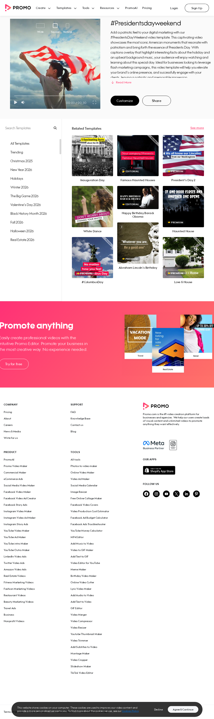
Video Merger (79, 614)
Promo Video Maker (15, 466)
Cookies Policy (130, 711)
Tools (85, 8)
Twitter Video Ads (14, 563)
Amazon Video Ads (15, 569)
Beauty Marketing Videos (19, 601)
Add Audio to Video (82, 595)
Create (41, 8)
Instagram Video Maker (18, 511)
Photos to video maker (84, 466)
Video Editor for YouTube (85, 563)
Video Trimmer (79, 640)
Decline (158, 709)
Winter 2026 (19, 187)
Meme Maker (78, 569)
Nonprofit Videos (14, 621)
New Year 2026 (21, 170)
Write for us (11, 437)
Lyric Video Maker (81, 588)
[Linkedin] (186, 494)
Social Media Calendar (84, 485)
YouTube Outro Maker (17, 550)
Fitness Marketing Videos (18, 582)
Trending (16, 152)
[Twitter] (176, 494)
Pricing (147, 8)
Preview (92, 151)
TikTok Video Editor (82, 672)
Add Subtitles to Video (84, 647)
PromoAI (131, 8)
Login (174, 8)
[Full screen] (95, 102)
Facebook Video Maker (17, 491)
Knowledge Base (80, 418)
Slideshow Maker (81, 666)
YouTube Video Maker (16, 530)
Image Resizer (79, 491)
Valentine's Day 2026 (25, 205)
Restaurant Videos (15, 595)
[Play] (15, 102)
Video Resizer (79, 627)
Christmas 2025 (21, 161)
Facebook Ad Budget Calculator (89, 517)
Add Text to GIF (80, 556)
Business (9, 614)
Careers (8, 425)
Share (157, 101)
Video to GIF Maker (82, 550)
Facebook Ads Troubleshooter (88, 524)
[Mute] (24, 102)
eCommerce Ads (13, 479)
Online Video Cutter (82, 582)
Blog (73, 431)
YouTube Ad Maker (15, 537)
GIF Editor (76, 608)
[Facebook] (153, 445)
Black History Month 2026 (28, 213)
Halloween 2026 (22, 231)
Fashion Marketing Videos (19, 588)
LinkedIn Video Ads (15, 556)
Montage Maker (80, 653)
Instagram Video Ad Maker (20, 517)
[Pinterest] (196, 494)
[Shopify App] (176, 470)
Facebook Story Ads (15, 504)
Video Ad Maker (80, 479)
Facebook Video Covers (84, 504)
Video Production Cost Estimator (90, 511)
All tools (75, 459)
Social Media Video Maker (19, 485)
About (7, 418)
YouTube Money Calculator (86, 530)
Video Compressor (81, 621)
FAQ (73, 412)
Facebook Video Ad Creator (20, 498)
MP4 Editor (77, 537)
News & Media (12, 431)
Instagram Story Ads (16, 524)
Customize (125, 101)
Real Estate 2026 (22, 240)
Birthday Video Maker (83, 575)
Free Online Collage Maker (86, 498)
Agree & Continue (183, 709)
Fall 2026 (16, 222)
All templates (19, 143)
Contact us (77, 425)
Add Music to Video (82, 543)
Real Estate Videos (14, 575)
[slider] (14, 95)
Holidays (16, 178)
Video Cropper (79, 659)
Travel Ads (10, 608)
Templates (63, 8)
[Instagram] (173, 445)
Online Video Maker (82, 472)
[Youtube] (166, 494)
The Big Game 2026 (24, 196)
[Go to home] (20, 8)
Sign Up (197, 8)
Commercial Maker (15, 472)
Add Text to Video (81, 601)
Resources (107, 8)
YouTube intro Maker (16, 543)
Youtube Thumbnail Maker (86, 634)
